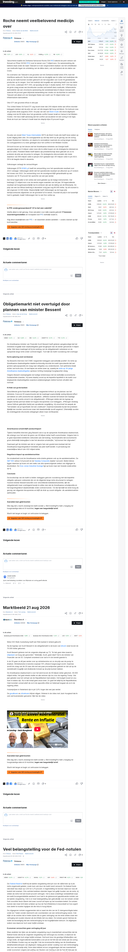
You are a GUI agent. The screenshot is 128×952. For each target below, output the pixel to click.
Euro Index (91, 59)
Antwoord (8, 583)
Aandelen (114, 20)
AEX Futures (91, 44)
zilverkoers (25, 693)
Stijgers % (97, 196)
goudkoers (14, 693)
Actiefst (90, 196)
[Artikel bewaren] (70, 32)
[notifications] (120, 2)
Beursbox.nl (19, 620)
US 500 (90, 47)
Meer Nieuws (101, 183)
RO (52, 61)
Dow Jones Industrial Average (31, 466)
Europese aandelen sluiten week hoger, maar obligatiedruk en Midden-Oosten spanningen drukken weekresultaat (104, 175)
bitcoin (63, 646)
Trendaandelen (93, 233)
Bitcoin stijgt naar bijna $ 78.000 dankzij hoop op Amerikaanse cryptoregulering (103, 155)
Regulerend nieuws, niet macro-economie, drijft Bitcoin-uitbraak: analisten (103, 135)
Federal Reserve (16, 884)
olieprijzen (11, 655)
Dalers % (105, 196)
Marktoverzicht (34, 30)
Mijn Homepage (31, 41)
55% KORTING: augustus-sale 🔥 (89, 2)
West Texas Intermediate (31, 135)
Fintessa (17, 38)
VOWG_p (24, 168)
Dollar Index (91, 56)
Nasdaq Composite (41, 461)
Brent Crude (54, 112)
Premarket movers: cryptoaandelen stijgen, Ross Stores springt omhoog (104, 164)
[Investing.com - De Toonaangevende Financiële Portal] (10, 2)
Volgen (78, 41)
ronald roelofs (11, 576)
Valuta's (90, 20)
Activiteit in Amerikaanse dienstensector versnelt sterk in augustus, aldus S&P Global (103, 145)
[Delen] (66, 32)
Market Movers (93, 191)
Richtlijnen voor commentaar (11, 280)
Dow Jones (91, 50)
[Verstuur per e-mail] (38, 238)
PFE (28, 63)
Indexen (97, 20)
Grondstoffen (105, 20)
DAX (89, 53)
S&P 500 (10, 461)
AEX (89, 41)
